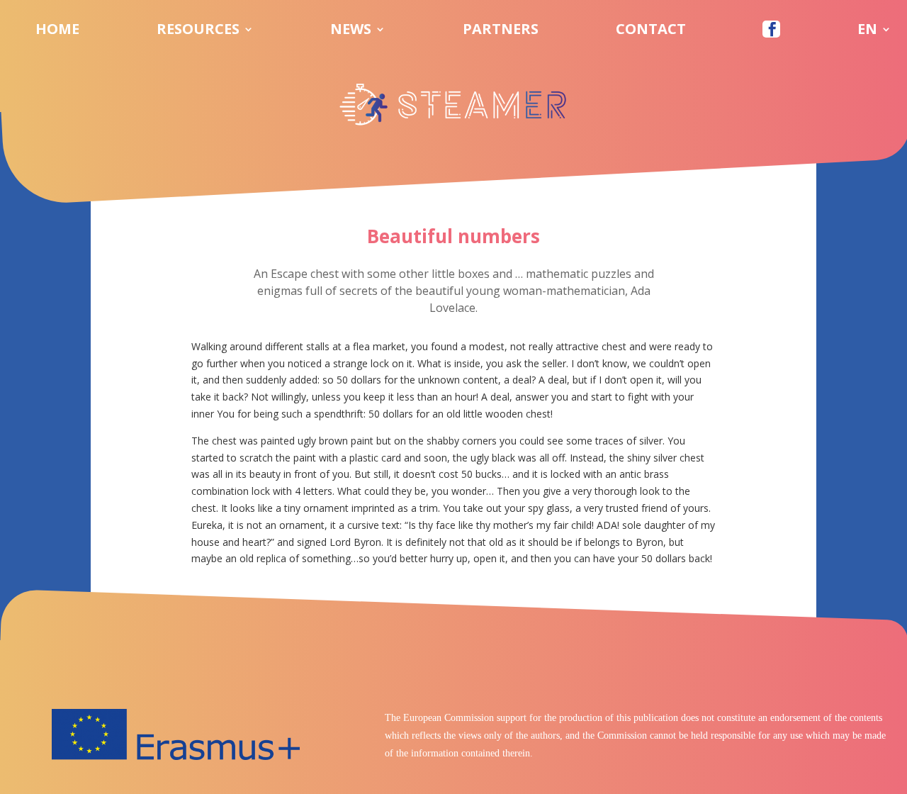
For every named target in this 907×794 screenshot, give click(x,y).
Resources (198, 31)
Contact (651, 31)
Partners (501, 31)
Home (57, 31)
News (350, 31)
